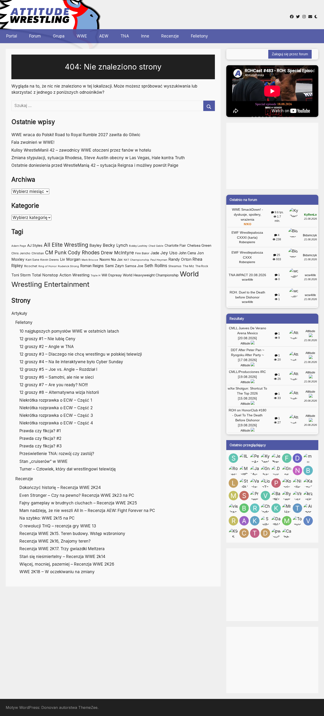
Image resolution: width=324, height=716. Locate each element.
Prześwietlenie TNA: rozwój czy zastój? (56, 453)
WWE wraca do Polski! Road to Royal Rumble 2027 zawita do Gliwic (75, 134)
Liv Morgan (70, 259)
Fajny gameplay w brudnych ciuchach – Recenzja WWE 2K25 (78, 503)
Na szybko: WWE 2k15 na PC (46, 518)
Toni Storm (21, 275)
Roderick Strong (68, 266)
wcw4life (247, 279)
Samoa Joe (134, 266)
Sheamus (174, 266)
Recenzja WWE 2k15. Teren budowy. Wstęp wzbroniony (72, 533)
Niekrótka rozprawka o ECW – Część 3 (56, 415)
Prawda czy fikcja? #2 (40, 438)
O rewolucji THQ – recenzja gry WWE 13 (57, 526)
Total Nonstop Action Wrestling (60, 275)
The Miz (188, 266)
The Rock (201, 266)
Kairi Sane (32, 259)
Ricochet (30, 266)
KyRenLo (310, 214)
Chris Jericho (20, 253)
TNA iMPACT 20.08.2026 (247, 275)
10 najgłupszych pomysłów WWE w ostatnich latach (69, 331)
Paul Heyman (158, 259)
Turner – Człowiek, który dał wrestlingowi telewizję (67, 469)
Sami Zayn (114, 265)
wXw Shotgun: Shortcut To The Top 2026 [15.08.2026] (247, 393)
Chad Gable (155, 245)
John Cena (187, 253)
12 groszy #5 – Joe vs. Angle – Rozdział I (58, 369)
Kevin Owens (49, 259)
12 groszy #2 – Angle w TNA (46, 346)
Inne (145, 36)
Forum (35, 36)
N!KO (247, 224)
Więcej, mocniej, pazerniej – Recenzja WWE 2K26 (66, 564)
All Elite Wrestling (66, 245)
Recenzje (170, 36)
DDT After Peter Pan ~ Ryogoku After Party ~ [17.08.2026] (247, 355)
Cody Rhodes (84, 253)
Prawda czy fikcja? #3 (40, 446)
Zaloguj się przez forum (290, 54)
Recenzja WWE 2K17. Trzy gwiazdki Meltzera (62, 548)
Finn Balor (142, 253)
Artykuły (19, 313)
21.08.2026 (310, 218)
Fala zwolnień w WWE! (32, 142)
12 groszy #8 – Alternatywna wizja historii (59, 392)
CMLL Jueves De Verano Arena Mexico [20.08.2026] (247, 333)
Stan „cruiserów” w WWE (43, 461)
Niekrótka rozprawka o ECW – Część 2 (56, 407)
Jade (155, 253)
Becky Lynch (115, 245)
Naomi (104, 259)
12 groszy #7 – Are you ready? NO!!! (53, 384)
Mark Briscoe (90, 259)
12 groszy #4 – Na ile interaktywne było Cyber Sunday (71, 361)
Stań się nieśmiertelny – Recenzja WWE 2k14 (62, 556)
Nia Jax (117, 259)
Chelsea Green (199, 245)
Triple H (95, 275)
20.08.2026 (310, 400)
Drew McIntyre (117, 253)
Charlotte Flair (175, 245)
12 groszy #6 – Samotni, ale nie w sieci (56, 377)
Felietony (199, 36)
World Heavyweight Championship (151, 275)
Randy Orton (179, 259)
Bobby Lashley (138, 245)
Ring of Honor (47, 266)
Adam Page (18, 245)
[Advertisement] (160, 14)
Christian (38, 253)
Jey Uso (168, 252)
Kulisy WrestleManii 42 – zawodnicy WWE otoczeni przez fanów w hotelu (81, 150)
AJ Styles (34, 245)
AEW (103, 36)
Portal (11, 36)
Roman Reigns (92, 266)
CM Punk (56, 253)
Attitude (245, 343)
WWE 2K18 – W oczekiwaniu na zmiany (57, 571)
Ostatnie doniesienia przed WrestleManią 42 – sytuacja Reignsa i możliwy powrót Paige (94, 165)
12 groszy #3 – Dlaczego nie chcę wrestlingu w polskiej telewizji (80, 354)
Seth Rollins (155, 265)
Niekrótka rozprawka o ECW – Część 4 (56, 423)
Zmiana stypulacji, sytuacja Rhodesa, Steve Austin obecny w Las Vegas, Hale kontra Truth (98, 157)
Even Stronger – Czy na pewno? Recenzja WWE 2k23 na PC (76, 495)
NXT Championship (136, 259)
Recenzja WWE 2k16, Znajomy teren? (55, 541)
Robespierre (247, 242)
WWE (82, 36)
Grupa (59, 36)
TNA (124, 36)
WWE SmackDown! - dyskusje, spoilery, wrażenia (247, 214)
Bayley (95, 245)
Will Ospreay (112, 275)
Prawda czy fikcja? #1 (40, 430)
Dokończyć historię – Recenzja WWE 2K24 (60, 487)
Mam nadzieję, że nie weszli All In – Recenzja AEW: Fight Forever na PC (87, 510)
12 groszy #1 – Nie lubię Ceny (47, 338)
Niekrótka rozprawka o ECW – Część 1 (55, 400)
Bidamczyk (310, 235)
